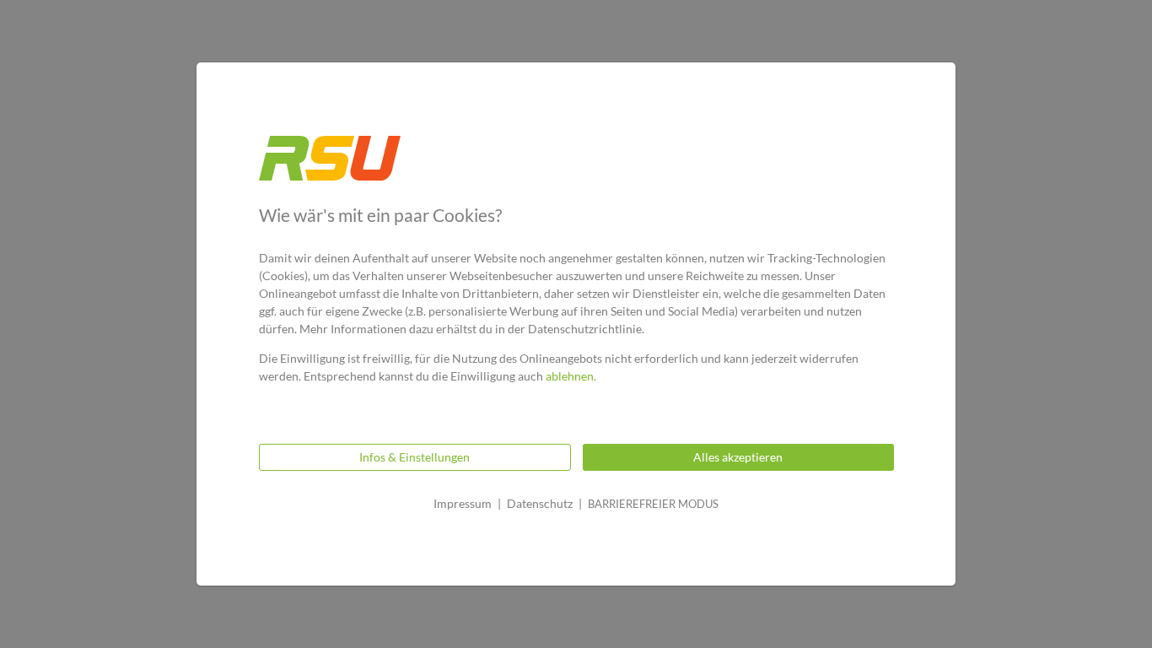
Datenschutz (540, 503)
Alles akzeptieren (738, 457)
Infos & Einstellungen (414, 457)
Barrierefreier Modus (653, 503)
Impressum (462, 503)
